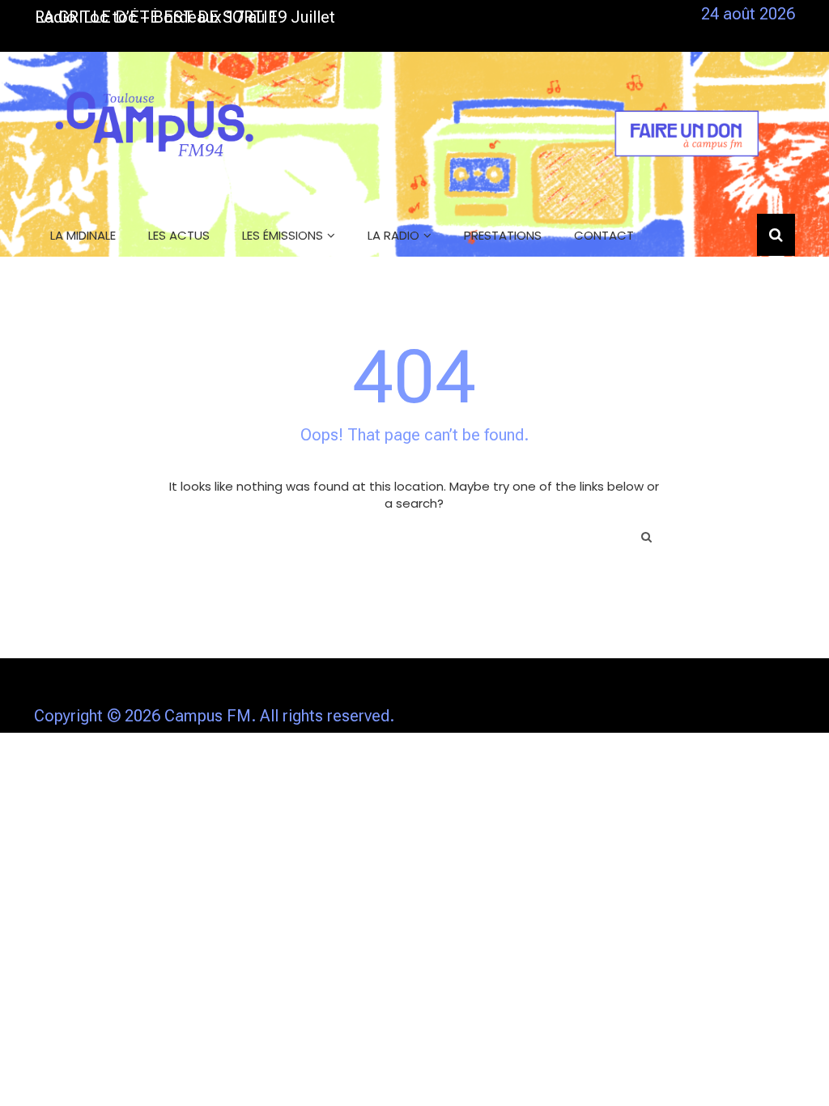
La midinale (83, 235)
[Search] (646, 537)
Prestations (503, 235)
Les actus (179, 235)
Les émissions (282, 235)
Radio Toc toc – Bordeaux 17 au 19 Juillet (185, 17)
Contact (604, 235)
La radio (393, 235)
